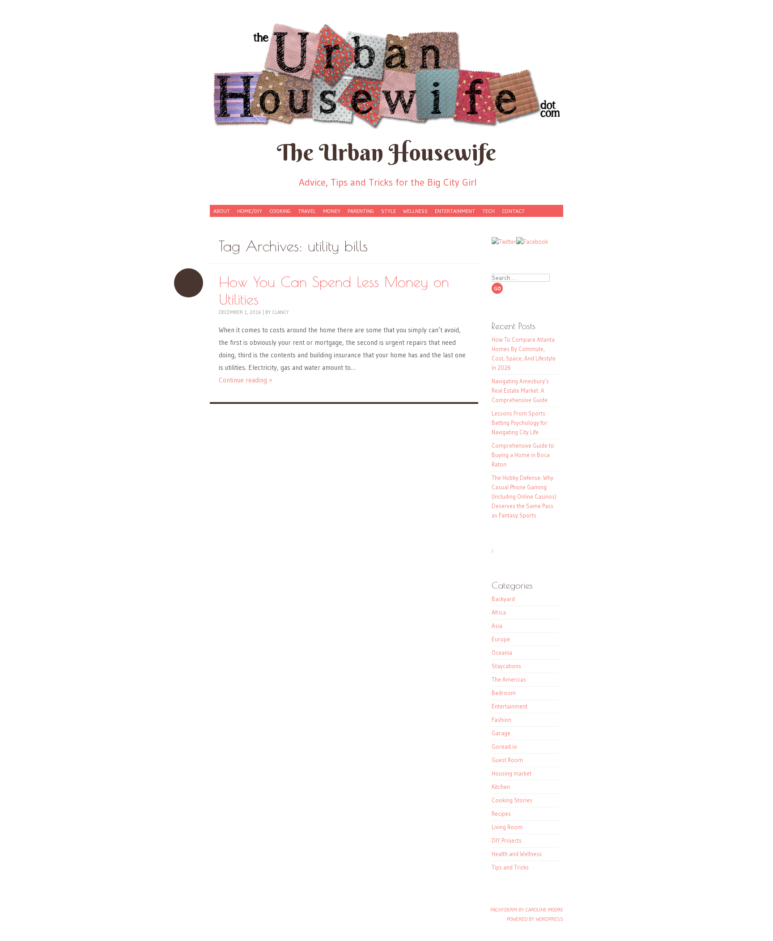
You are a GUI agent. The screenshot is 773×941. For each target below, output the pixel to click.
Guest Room (507, 759)
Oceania (502, 652)
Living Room (507, 827)
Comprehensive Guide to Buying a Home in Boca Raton (523, 455)
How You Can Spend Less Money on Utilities (188, 282)
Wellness (415, 211)
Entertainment (455, 211)
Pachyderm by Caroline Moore (526, 910)
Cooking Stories (512, 800)
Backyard (503, 598)
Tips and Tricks (510, 867)
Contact (513, 211)
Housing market (511, 773)
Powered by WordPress (535, 919)
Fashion (501, 719)
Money (331, 211)
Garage (501, 733)
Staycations (506, 666)
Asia (497, 625)
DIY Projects (507, 840)
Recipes (501, 813)
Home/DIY (249, 211)
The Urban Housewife (386, 152)
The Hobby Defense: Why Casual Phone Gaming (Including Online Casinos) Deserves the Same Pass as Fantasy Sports (524, 496)
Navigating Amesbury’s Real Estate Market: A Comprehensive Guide (520, 390)
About (221, 211)
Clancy (280, 312)
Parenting (361, 211)
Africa (499, 612)
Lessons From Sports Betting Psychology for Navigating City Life (520, 423)
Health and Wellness (517, 853)
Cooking (280, 211)
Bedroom (504, 692)
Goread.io (504, 746)
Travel (307, 211)
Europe (501, 639)
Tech (488, 211)
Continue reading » (245, 380)
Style (388, 211)
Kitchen (501, 786)
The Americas (509, 679)
